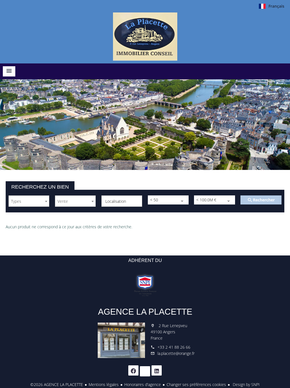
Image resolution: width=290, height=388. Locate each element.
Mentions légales (104, 384)
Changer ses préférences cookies (196, 384)
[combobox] (28, 201)
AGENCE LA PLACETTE (145, 311)
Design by (246, 384)
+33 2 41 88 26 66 (173, 347)
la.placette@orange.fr (176, 353)
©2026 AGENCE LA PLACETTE (56, 384)
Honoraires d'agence (142, 384)
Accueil (145, 36)
